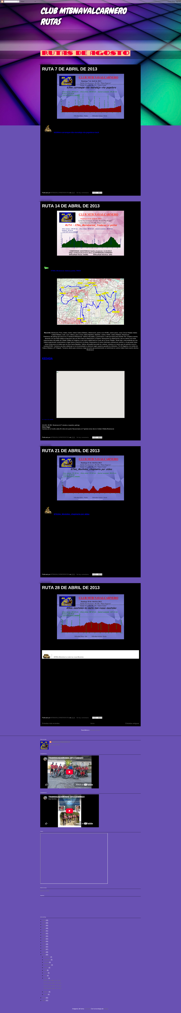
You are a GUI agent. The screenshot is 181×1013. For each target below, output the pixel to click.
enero (46, 994)
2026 (44, 920)
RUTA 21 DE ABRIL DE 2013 (71, 450)
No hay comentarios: (83, 192)
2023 (44, 928)
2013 (44, 955)
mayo (46, 973)
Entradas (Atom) (95, 730)
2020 (44, 936)
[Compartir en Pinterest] (101, 193)
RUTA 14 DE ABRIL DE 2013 (71, 205)
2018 (44, 941)
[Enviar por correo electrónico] (93, 193)
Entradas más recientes (50, 723)
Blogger (106, 1009)
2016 (44, 947)
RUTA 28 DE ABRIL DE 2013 (71, 587)
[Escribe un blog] (95, 193)
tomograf (87, 1009)
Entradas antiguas (132, 723)
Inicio (92, 723)
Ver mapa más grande (47, 419)
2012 (44, 998)
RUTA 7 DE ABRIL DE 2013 (69, 68)
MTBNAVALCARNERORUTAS (61, 742)
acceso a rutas (44, 891)
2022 (44, 931)
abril (45, 975)
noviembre (47, 960)
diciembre (47, 957)
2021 (44, 933)
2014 (44, 952)
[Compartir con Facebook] (99, 193)
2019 (44, 939)
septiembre (47, 965)
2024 (44, 925)
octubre (46, 962)
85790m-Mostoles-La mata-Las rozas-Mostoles (69, 657)
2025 (44, 923)
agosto (46, 967)
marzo (46, 978)
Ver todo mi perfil (55, 745)
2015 (44, 949)
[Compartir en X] (97, 193)
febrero (46, 992)
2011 (44, 1000)
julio (45, 970)
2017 (44, 944)
